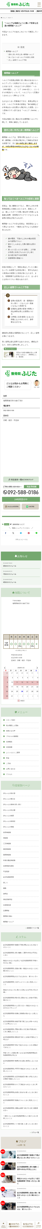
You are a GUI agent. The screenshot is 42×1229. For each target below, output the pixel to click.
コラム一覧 (35, 1132)
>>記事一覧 (21, 1145)
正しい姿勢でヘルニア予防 (18, 60)
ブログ (7, 524)
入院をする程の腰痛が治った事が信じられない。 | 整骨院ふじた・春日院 (26, 354)
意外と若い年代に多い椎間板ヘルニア (21, 54)
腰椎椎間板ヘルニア (18, 524)
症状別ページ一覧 (33, 928)
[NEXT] (37, 668)
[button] (5, 533)
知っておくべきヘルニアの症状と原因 (21, 57)
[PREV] (5, 668)
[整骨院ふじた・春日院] (18, 4)
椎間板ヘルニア (12, 51)
